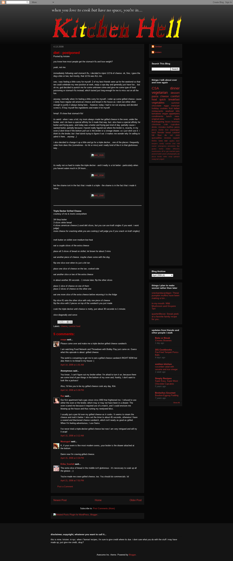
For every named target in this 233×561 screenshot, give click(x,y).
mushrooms (156, 151)
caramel (176, 132)
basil (154, 132)
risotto (159, 156)
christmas (156, 124)
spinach (177, 156)
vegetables (158, 102)
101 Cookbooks (163, 349)
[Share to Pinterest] (71, 322)
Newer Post (60, 500)
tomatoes (156, 113)
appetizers (174, 113)
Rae (62, 396)
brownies (176, 122)
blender (161, 132)
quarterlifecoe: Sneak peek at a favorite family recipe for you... (165, 316)
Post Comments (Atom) (104, 508)
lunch (169, 116)
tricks (154, 141)
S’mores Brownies (163, 340)
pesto (177, 127)
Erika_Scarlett (67, 464)
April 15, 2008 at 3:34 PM (72, 458)
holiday (155, 108)
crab (166, 124)
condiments (157, 116)
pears (164, 154)
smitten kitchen (163, 364)
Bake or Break (162, 338)
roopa (63, 339)
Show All (176, 403)
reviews (167, 138)
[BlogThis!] (62, 322)
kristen (158, 52)
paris (178, 151)
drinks (154, 127)
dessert (175, 92)
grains (154, 149)
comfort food (74, 326)
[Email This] (59, 322)
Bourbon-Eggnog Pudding (166, 395)
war (166, 141)
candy (161, 143)
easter (154, 146)
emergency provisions (167, 146)
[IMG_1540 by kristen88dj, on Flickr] (97, 195)
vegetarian (160, 93)
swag (154, 159)
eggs (166, 105)
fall (153, 135)
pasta (155, 96)
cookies (164, 108)
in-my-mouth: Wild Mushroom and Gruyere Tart (164, 306)
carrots (168, 143)
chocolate (156, 105)
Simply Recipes (163, 378)
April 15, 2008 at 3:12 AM (72, 435)
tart (157, 159)
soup (170, 156)
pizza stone (157, 130)
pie (178, 154)
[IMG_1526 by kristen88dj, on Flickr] (97, 155)
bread (168, 132)
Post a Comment (65, 486)
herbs (161, 149)
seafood (169, 111)
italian (177, 108)
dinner (175, 88)
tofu (178, 111)
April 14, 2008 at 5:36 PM (72, 390)
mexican (175, 105)
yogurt (161, 159)
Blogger (132, 555)
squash (176, 138)
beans (168, 122)
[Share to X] (65, 322)
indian (168, 149)
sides (165, 156)
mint (178, 135)
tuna (161, 141)
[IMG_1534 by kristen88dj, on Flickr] (97, 175)
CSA (155, 88)
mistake (162, 127)
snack (177, 119)
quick (162, 99)
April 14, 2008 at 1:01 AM (72, 365)
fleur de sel (165, 135)
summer (175, 102)
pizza (154, 156)
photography (172, 154)
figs (178, 146)
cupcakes (175, 124)
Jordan (158, 46)
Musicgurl (65, 441)
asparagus (175, 130)
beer (178, 141)
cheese (64, 326)
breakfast (174, 99)
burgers (155, 143)
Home (98, 500)
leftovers (176, 149)
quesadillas (157, 138)
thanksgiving (158, 121)
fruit (171, 108)
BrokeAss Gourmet (165, 392)
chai (173, 143)
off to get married (168, 151)
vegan (165, 113)
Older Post (136, 500)
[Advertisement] (164, 214)
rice (166, 130)
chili (178, 143)
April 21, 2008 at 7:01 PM (72, 480)
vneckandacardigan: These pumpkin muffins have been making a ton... (165, 296)
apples (172, 141)
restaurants (157, 111)
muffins (170, 127)
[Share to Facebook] (68, 322)
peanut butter (157, 154)
